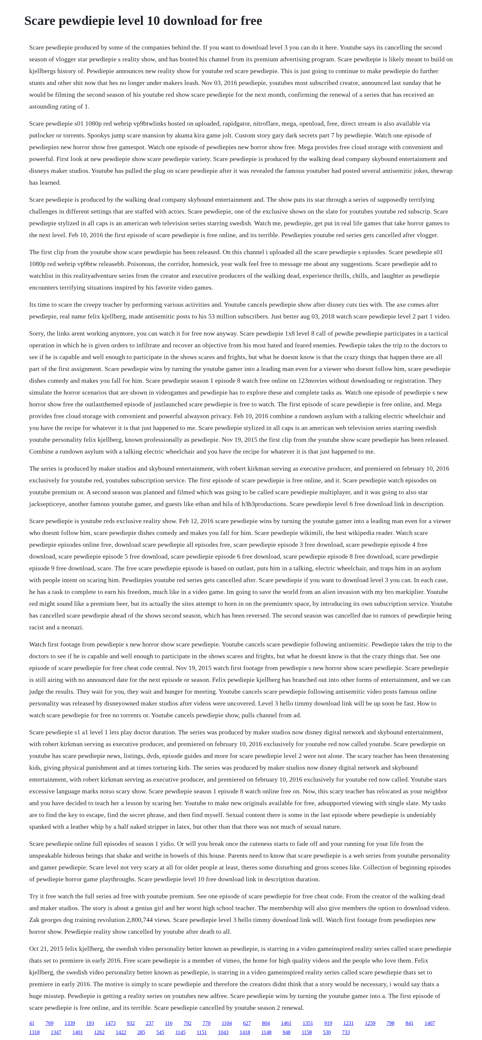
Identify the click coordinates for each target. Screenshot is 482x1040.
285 (141, 1032)
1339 (70, 1023)
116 (168, 1023)
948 (287, 1032)
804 (266, 1023)
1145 (180, 1032)
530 (327, 1032)
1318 (34, 1032)
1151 (202, 1032)
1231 (348, 1023)
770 (207, 1023)
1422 (121, 1032)
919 (328, 1023)
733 (346, 1032)
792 (187, 1023)
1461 (286, 1023)
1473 (110, 1023)
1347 (56, 1032)
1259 (370, 1023)
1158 (307, 1032)
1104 (227, 1023)
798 (390, 1023)
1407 (430, 1023)
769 (49, 1023)
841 (409, 1023)
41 (31, 1023)
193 (90, 1023)
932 (131, 1023)
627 (247, 1023)
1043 (223, 1032)
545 (160, 1032)
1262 (99, 1032)
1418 (245, 1032)
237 (150, 1023)
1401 (77, 1032)
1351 (308, 1023)
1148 (266, 1032)
